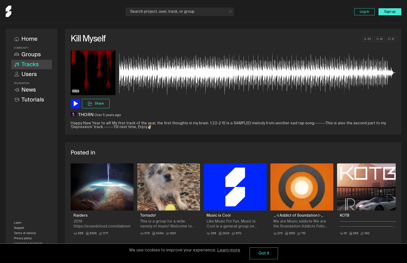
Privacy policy (23, 238)
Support (19, 228)
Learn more (228, 250)
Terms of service (25, 233)
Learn (17, 223)
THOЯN (86, 115)
